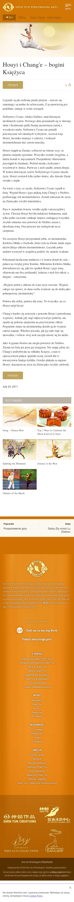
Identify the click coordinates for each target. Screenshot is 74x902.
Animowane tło (37, 770)
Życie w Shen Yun (37, 666)
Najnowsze (37, 700)
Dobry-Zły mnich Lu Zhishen (59, 530)
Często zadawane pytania (37, 687)
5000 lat (22, 17)
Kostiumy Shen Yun (37, 767)
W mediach (37, 716)
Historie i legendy (37, 779)
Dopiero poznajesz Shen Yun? (37, 658)
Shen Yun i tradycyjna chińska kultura (37, 783)
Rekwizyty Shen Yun (37, 775)
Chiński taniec (37, 754)
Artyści (37, 708)
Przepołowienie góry (15, 528)
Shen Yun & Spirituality (37, 678)
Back (10, 17)
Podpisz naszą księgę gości (37, 639)
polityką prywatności (57, 872)
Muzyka (37, 759)
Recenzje (37, 712)
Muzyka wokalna (37, 762)
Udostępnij (13, 85)
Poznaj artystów (37, 682)
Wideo (37, 695)
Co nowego (37, 729)
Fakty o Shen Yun (37, 670)
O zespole (37, 653)
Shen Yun (37, 704)
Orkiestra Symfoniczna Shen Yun (37, 662)
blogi (37, 737)
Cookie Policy (36, 895)
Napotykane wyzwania (37, 674)
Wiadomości (37, 724)
